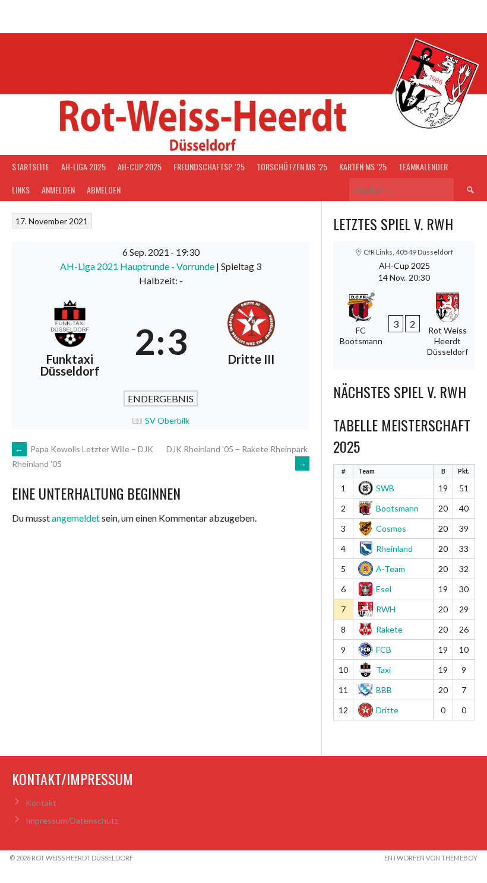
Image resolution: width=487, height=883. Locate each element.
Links (21, 189)
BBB (384, 690)
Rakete (389, 629)
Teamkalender (423, 166)
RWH (386, 609)
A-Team (390, 569)
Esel (383, 589)
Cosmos (391, 528)
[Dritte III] (252, 341)
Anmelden (58, 189)
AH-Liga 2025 (83, 166)
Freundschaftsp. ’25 (209, 166)
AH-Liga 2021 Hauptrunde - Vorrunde (138, 266)
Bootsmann (397, 508)
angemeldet (76, 517)
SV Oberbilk (167, 420)
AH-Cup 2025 (140, 166)
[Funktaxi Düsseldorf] (70, 341)
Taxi (383, 670)
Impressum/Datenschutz (72, 820)
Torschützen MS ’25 (292, 166)
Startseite (30, 166)
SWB (385, 488)
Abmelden (104, 189)
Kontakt (41, 803)
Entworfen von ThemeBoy (430, 858)
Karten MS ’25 (363, 166)
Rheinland (394, 549)
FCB (383, 649)
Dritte (387, 710)
